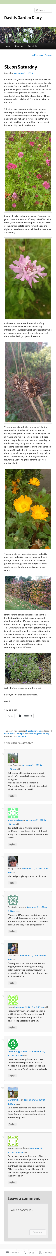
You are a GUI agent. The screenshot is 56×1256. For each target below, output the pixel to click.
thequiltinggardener (18, 1051)
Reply (12, 796)
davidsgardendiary (39, 734)
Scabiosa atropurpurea (15, 734)
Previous (37, 55)
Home (7, 46)
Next (48, 55)
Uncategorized (33, 731)
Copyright (32, 46)
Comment (37, 1232)
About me (19, 46)
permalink (22, 736)
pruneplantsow (15, 820)
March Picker (14, 1100)
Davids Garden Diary (23, 17)
